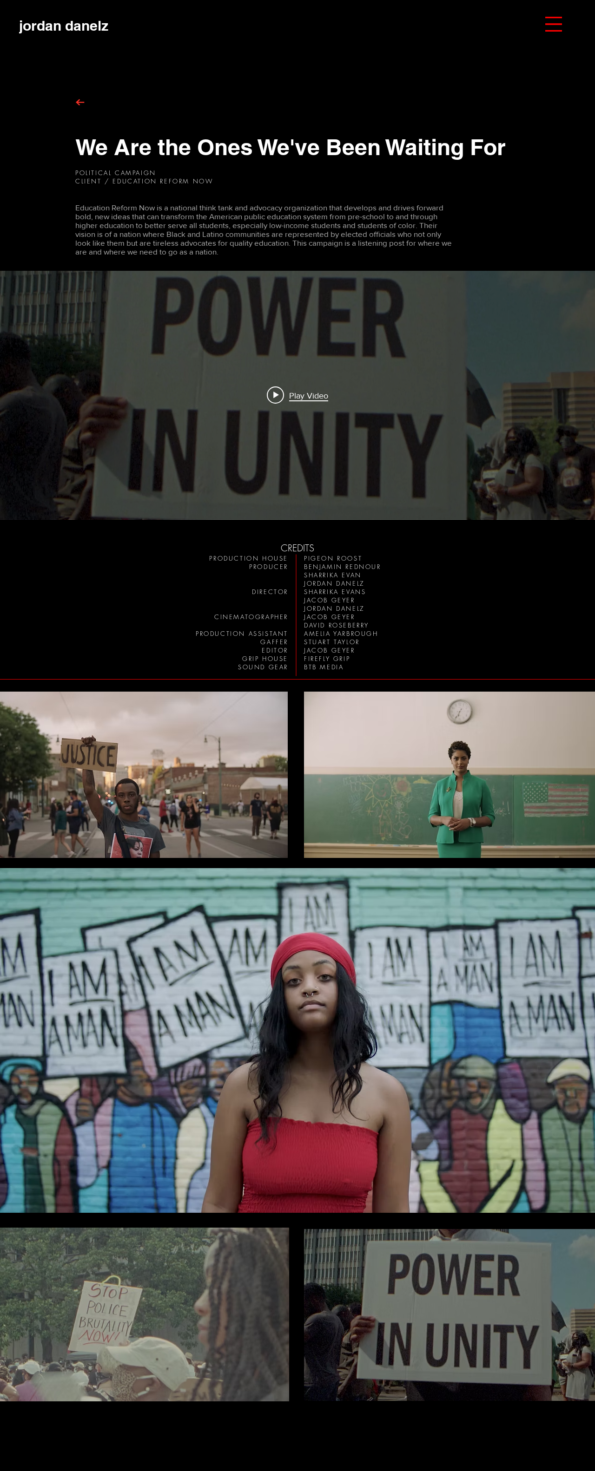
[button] (553, 24)
